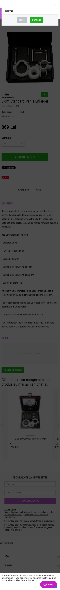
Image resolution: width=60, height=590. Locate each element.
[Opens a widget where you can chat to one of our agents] (48, 584)
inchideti (54, 5)
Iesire (22, 19)
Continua (36, 19)
